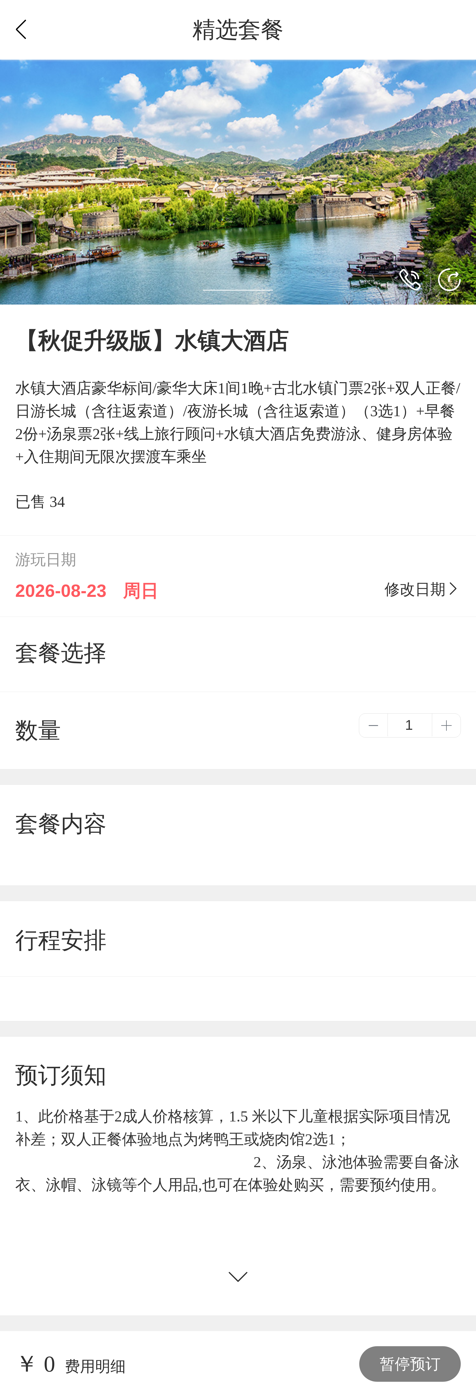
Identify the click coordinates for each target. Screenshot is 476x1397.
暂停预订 (410, 1363)
